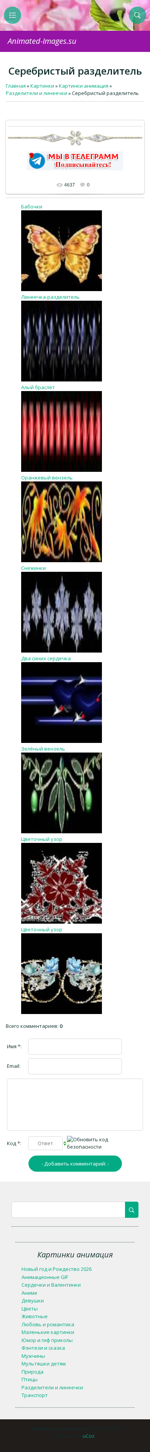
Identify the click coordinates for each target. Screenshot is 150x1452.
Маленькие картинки (48, 1332)
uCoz (89, 1435)
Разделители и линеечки (52, 1387)
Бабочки (31, 206)
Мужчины (33, 1355)
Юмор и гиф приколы (47, 1340)
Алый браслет (38, 387)
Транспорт (35, 1395)
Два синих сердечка (46, 658)
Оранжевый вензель (47, 477)
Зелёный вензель (43, 748)
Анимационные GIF (45, 1277)
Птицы (30, 1379)
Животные (35, 1316)
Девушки (33, 1300)
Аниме (29, 1292)
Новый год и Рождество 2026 (57, 1269)
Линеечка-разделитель (50, 296)
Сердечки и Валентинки (51, 1284)
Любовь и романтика (48, 1324)
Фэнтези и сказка (43, 1347)
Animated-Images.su (42, 41)
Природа (32, 1371)
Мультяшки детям (44, 1363)
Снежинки (33, 567)
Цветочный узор (41, 839)
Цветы (30, 1308)
